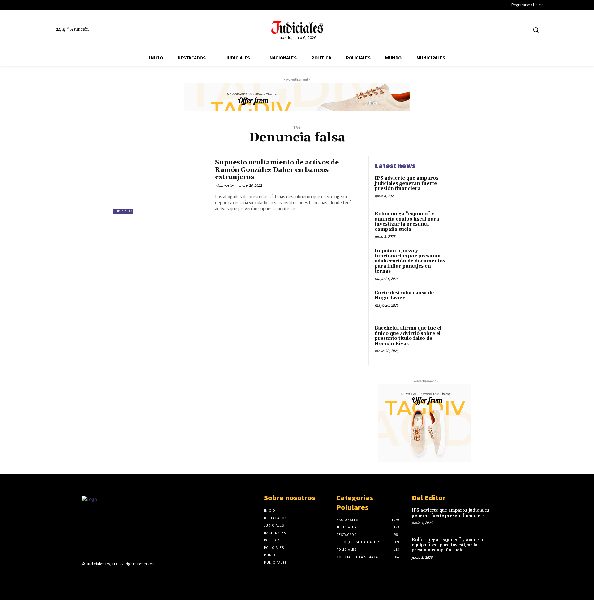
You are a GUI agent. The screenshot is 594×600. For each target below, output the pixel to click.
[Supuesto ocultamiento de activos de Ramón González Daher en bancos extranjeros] (161, 185)
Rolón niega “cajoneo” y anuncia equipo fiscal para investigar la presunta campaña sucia (407, 221)
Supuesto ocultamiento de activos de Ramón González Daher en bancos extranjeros (277, 170)
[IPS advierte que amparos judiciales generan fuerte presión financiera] (462, 188)
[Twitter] (523, 30)
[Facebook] (511, 30)
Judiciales (123, 211)
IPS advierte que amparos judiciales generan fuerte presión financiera (406, 183)
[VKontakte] (118, 576)
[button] (535, 29)
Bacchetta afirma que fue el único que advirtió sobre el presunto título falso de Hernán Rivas (408, 336)
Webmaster (224, 185)
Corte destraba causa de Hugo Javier (404, 295)
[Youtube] (129, 576)
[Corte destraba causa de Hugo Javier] (462, 302)
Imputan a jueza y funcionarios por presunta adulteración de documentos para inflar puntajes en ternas (410, 261)
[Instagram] (96, 576)
